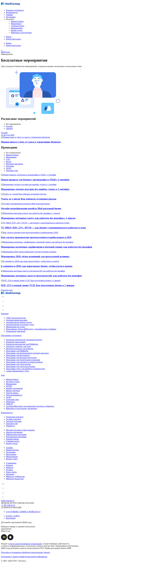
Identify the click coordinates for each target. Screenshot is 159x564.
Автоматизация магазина (16, 320)
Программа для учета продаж (18, 364)
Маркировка (16, 24)
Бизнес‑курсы (12, 443)
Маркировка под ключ (15, 327)
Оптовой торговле (14, 421)
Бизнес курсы (16, 30)
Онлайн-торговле (13, 419)
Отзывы (9, 470)
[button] (4, 539)
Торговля (10, 166)
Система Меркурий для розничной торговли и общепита (30, 406)
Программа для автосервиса (18, 355)
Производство (12, 171)
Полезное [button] (10, 19)
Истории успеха (13, 382)
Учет (8, 159)
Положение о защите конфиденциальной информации (24, 557)
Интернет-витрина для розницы (19, 349)
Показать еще (6, 290)
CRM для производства (16, 318)
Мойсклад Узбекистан (15, 476)
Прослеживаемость (14, 395)
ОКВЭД (9, 404)
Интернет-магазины (14, 164)
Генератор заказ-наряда (16, 342)
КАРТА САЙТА (13, 516)
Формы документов (14, 388)
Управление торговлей (15, 331)
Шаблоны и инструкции (21, 33)
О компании (11, 463)
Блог (3, 375)
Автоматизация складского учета (20, 325)
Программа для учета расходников (20, 366)
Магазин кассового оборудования (20, 430)
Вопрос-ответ (12, 459)
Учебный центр (17, 26)
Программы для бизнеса (11, 335)
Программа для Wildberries (17, 351)
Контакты (10, 474)
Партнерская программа (16, 437)
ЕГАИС (9, 386)
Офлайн (9, 128)
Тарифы (9, 15)
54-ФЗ (8, 168)
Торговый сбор (12, 399)
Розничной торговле (14, 417)
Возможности (12, 12)
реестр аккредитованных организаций (25, 544)
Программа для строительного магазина (23, 360)
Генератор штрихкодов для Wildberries (22, 344)
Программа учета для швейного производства (25, 369)
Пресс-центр (11, 472)
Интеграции (11, 454)
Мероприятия (16, 28)
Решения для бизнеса (15, 10)
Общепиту (10, 426)
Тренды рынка (12, 393)
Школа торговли (13, 391)
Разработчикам (12, 439)
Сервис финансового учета (17, 371)
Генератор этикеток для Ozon (18, 346)
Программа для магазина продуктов (21, 358)
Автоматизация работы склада (19, 322)
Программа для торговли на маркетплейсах (24, 362)
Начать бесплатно (13, 39)
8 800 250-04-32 (7, 501)
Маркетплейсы (17, 21)
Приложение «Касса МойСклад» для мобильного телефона (31, 329)
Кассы (8, 162)
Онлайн (9, 126)
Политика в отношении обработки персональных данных (25, 552)
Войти (8, 37)
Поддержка (11, 17)
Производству (12, 424)
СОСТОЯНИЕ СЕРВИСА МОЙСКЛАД (23, 512)
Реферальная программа (16, 434)
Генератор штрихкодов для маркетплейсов (24, 340)
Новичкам (10, 402)
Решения (4, 314)
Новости (9, 467)
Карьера (9, 465)
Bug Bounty (11, 518)
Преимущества (12, 450)
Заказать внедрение (14, 432)
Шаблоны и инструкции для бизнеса (21, 408)
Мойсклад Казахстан (15, 479)
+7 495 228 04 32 (8, 505)
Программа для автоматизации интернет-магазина (27, 353)
